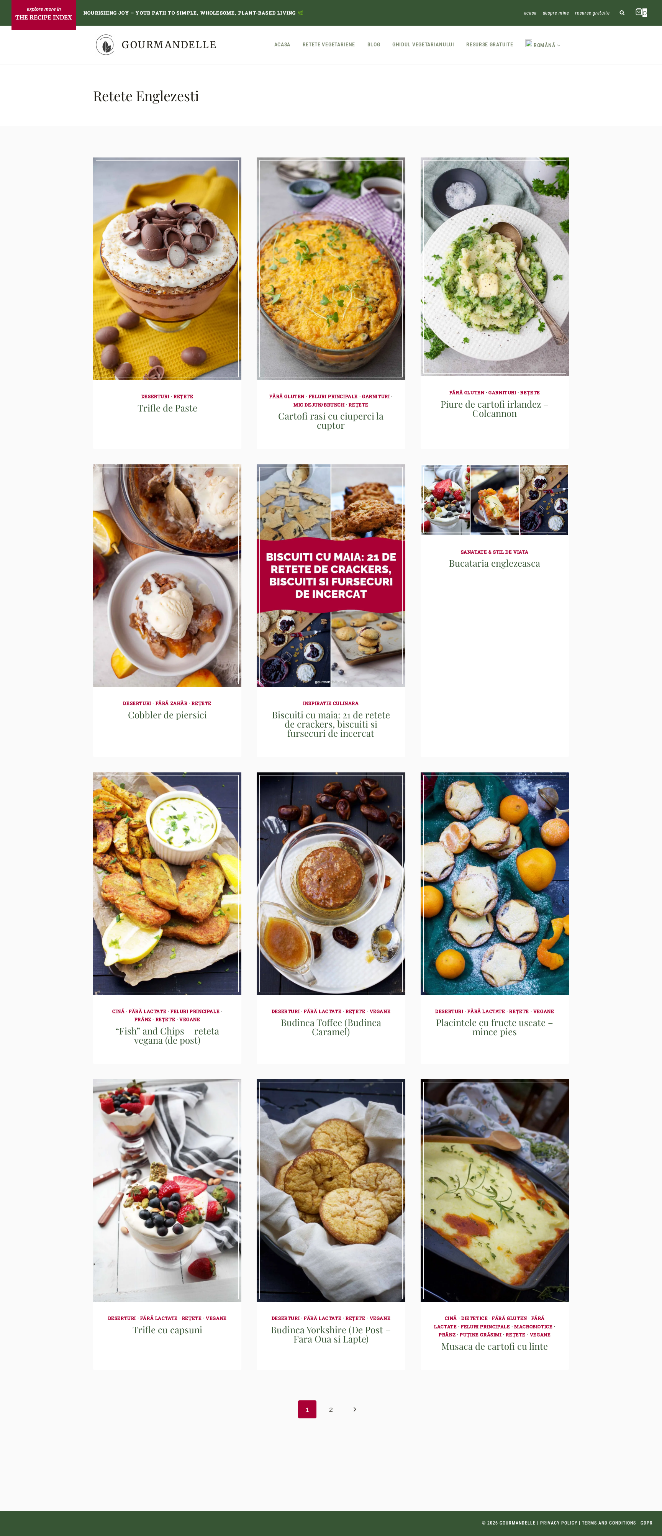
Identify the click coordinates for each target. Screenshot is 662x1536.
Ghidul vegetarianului (423, 44)
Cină (118, 1011)
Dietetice (474, 1318)
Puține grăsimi (480, 1334)
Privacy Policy (558, 1523)
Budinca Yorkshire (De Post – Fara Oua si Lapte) (331, 1334)
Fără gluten (287, 396)
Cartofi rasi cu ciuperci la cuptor (330, 420)
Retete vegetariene (329, 44)
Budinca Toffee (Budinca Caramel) (331, 1027)
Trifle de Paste (167, 408)
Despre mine (556, 13)
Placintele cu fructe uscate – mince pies (494, 1027)
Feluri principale (333, 396)
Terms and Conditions (609, 1523)
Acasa (530, 13)
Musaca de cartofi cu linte (494, 1346)
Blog (373, 44)
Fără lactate (147, 1011)
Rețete (183, 396)
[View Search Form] (622, 12)
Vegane (189, 1019)
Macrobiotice (533, 1326)
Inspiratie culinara (331, 703)
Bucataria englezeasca (494, 563)
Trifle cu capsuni (167, 1329)
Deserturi (155, 396)
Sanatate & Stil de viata (495, 552)
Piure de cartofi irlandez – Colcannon (495, 408)
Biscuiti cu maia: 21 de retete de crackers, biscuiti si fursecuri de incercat (331, 723)
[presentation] (167, 268)
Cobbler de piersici (167, 714)
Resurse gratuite (592, 13)
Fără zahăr (172, 703)
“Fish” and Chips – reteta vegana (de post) (167, 1035)
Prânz (142, 1019)
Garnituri (376, 396)
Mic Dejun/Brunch (319, 405)
